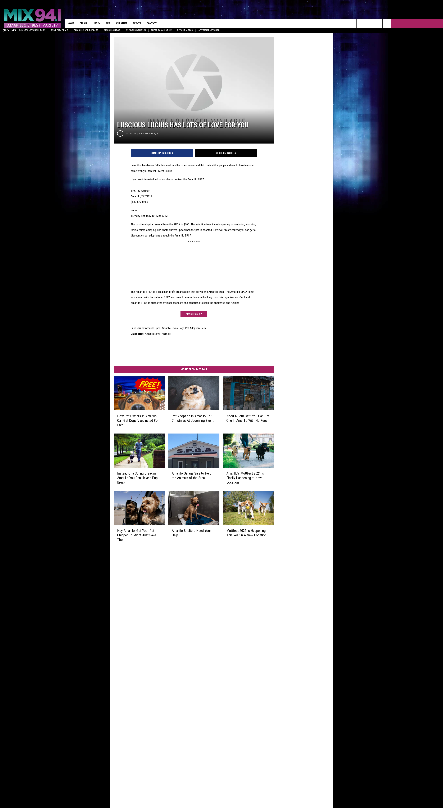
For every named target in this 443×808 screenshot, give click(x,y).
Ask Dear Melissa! (136, 30)
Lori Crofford (131, 133)
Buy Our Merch (185, 30)
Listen (96, 23)
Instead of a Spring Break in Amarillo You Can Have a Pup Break (137, 477)
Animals (166, 333)
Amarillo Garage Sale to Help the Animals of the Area (191, 475)
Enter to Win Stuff (161, 30)
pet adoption (192, 328)
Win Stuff (121, 23)
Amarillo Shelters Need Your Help (191, 532)
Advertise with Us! (208, 30)
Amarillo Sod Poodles (86, 30)
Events (137, 23)
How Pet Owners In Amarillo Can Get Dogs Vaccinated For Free (138, 420)
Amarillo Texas (169, 328)
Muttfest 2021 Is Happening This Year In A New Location (246, 532)
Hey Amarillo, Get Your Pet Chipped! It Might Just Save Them (136, 535)
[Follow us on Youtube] (378, 23)
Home (71, 23)
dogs (181, 328)
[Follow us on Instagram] (369, 23)
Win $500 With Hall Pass (32, 30)
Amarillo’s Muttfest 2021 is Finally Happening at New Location (245, 477)
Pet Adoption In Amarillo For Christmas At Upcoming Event (193, 418)
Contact (152, 23)
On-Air (83, 23)
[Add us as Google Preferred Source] (352, 23)
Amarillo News (112, 30)
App (108, 23)
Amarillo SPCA (194, 314)
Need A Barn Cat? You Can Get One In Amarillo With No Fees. (247, 418)
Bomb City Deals (59, 30)
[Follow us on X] (387, 23)
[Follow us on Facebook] (361, 23)
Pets (203, 328)
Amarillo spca (152, 328)
